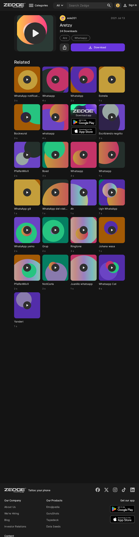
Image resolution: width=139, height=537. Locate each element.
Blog (7, 519)
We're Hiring (11, 513)
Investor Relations (15, 526)
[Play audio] (35, 33)
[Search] (109, 5)
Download (100, 47)
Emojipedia (53, 506)
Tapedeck (52, 519)
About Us (10, 506)
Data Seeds (53, 526)
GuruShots (52, 513)
